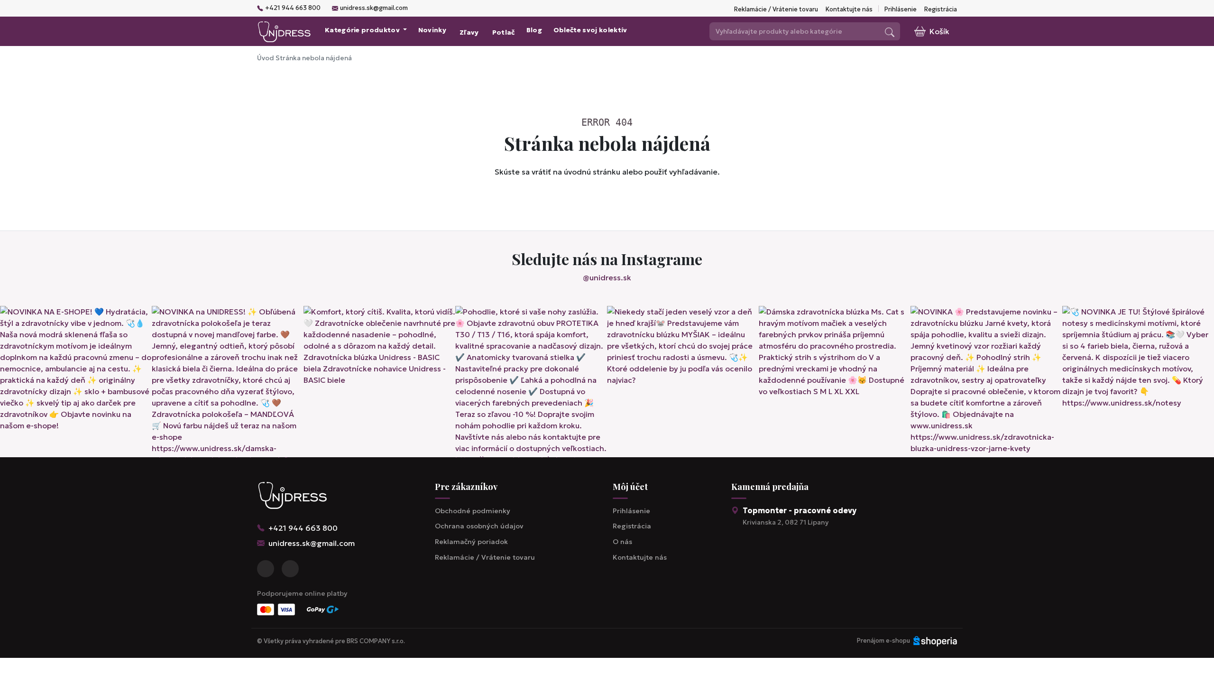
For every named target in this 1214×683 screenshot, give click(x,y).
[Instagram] (290, 568)
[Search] (889, 31)
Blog (534, 30)
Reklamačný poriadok (471, 541)
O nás (622, 541)
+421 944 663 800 (293, 8)
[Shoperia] (935, 641)
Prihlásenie (900, 9)
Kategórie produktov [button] (363, 30)
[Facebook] (265, 568)
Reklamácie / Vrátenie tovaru (776, 9)
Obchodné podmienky (472, 511)
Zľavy (469, 32)
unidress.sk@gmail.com (374, 8)
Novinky (432, 30)
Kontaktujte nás (849, 9)
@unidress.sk (607, 277)
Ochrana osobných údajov (479, 526)
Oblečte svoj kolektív (590, 30)
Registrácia (940, 9)
